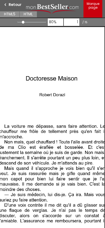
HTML (28, 14)
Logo (52, 9)
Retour (15, 4)
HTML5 (9, 14)
